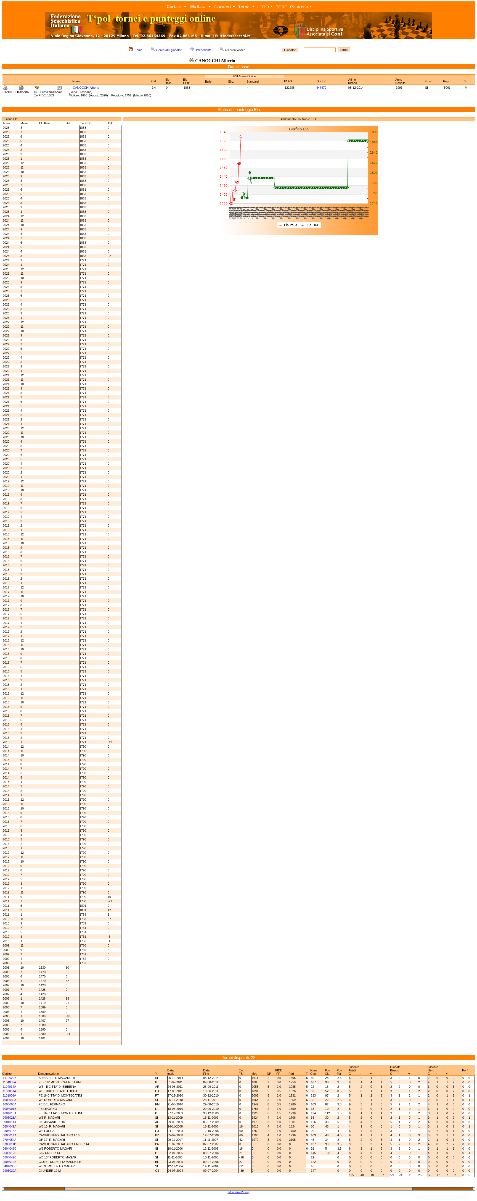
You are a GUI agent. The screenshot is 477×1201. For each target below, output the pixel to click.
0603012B (9, 1153)
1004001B (9, 1108)
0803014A (9, 1135)
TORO (281, 6)
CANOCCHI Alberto (86, 87)
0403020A (9, 1170)
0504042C (10, 1157)
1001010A (9, 1113)
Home (138, 50)
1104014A (9, 1086)
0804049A (9, 1126)
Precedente (203, 50)
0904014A (9, 1122)
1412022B (9, 1077)
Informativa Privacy (239, 1192)
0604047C (10, 1148)
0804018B (9, 1130)
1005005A (9, 1104)
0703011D (9, 1144)
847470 (321, 87)
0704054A (9, 1139)
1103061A (9, 1091)
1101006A (9, 1095)
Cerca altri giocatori (169, 50)
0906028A (9, 1117)
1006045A (9, 1100)
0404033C (10, 1166)
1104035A (9, 1082)
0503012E (9, 1161)
